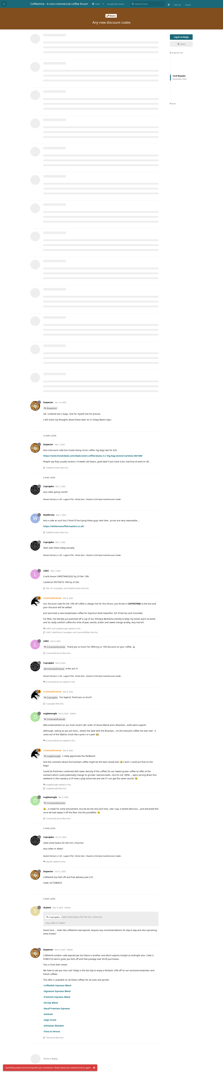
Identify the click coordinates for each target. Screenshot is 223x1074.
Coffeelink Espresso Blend (57, 985)
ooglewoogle (54, 756)
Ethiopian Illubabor (54, 1025)
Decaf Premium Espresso (57, 1008)
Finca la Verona (52, 1031)
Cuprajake (52, 697)
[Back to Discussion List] (4, 4)
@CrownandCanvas (54, 668)
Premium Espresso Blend (57, 996)
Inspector (52, 408)
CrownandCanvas (56, 646)
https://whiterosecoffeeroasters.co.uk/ (63, 526)
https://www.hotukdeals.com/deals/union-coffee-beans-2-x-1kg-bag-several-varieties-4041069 (92, 455)
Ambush (48, 1014)
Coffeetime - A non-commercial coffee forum (59, 4)
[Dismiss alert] (94, 1068)
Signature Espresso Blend (57, 991)
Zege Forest (50, 1019)
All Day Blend (51, 1002)
